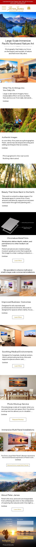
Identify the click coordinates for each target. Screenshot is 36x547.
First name (20, 519)
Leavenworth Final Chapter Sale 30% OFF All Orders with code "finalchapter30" (18, 2)
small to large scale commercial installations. (18, 272)
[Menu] (4, 8)
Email (19, 526)
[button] (28, 7)
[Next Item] (31, 70)
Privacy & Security (8, 545)
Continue (6, 101)
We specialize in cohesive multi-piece (18, 270)
